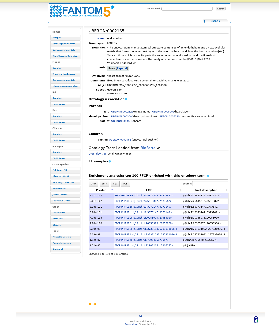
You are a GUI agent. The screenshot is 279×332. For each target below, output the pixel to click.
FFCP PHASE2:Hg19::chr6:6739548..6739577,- (142, 239)
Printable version (62, 237)
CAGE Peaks (59, 104)
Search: (187, 183)
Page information (62, 243)
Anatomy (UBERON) (63, 182)
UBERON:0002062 (120, 139)
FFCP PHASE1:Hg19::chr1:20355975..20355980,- (144, 217)
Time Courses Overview (65, 56)
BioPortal (149, 148)
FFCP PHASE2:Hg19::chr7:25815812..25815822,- (144, 195)
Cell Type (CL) (60, 170)
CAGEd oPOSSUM (62, 201)
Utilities (57, 225)
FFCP (148, 190)
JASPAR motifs (60, 195)
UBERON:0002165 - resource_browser (79, 9)
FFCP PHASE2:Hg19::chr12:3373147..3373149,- (143, 206)
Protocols (58, 219)
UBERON (215, 21)
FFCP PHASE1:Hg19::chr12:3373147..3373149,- (143, 212)
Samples (57, 38)
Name (101, 38)
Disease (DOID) (61, 176)
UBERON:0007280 (169, 116)
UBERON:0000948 (122, 121)
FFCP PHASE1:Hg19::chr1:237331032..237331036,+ (146, 228)
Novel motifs (59, 188)
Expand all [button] (58, 249)
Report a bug (131, 324)
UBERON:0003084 (122, 116)
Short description (205, 190)
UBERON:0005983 (163, 111)
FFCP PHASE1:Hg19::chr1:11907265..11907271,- (144, 245)
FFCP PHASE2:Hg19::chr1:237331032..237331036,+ (146, 234)
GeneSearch (154, 8)
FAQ (140, 316)
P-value (101, 190)
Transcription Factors (64, 44)
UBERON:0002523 (122, 111)
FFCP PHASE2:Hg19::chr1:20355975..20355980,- (144, 223)
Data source (59, 213)
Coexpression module (64, 50)
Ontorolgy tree (97, 153)
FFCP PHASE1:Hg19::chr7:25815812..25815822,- (144, 201)
